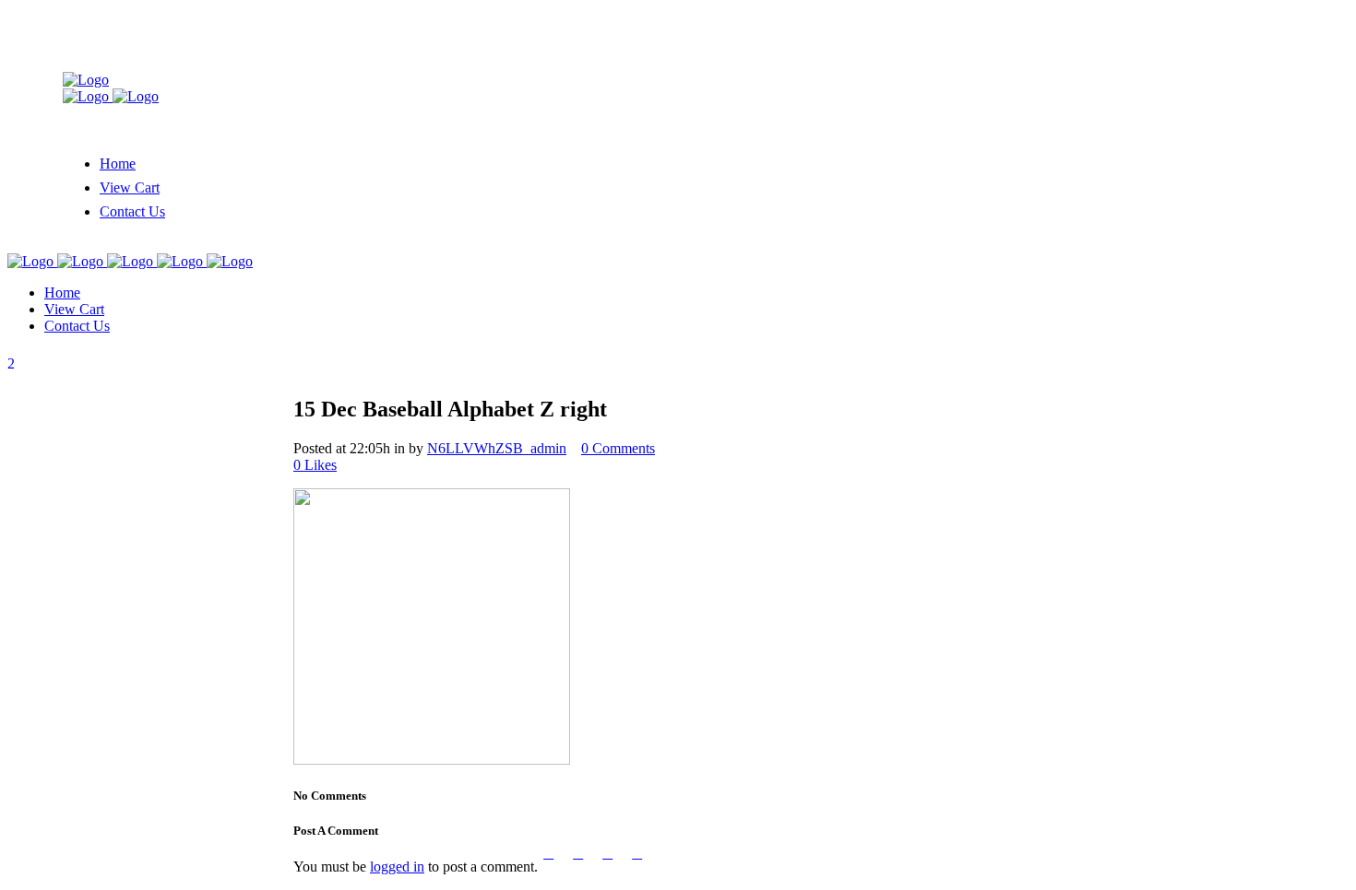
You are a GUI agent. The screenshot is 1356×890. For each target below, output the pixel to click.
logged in (397, 866)
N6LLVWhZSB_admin (496, 448)
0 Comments (618, 448)
